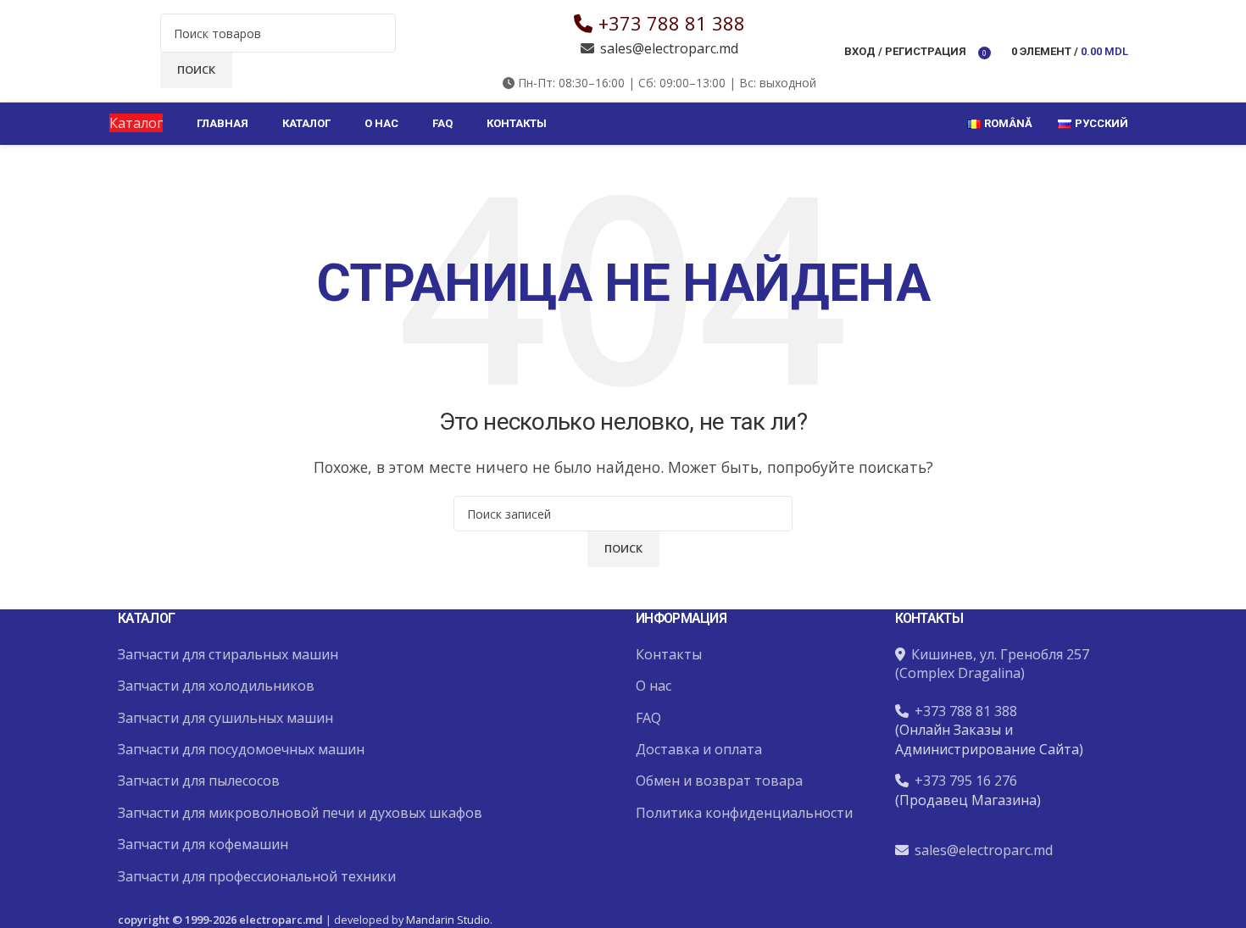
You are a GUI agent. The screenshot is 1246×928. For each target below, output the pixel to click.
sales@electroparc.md (669, 48)
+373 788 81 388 (671, 23)
